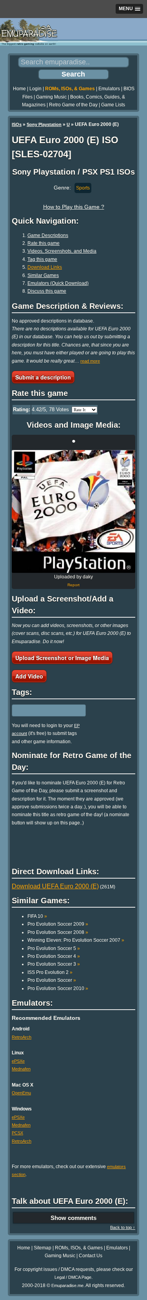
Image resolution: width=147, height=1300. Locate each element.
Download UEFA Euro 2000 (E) (55, 886)
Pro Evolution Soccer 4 (53, 956)
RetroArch (21, 1037)
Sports (83, 188)
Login (35, 88)
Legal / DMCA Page (72, 1277)
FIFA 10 (37, 916)
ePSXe (18, 1061)
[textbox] (46, 710)
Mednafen (21, 1069)
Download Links (44, 267)
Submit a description (43, 377)
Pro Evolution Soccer (51, 980)
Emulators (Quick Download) (58, 283)
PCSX (17, 1132)
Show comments (73, 1217)
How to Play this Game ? (73, 207)
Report (73, 585)
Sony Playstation (44, 124)
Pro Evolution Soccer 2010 (57, 988)
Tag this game (42, 259)
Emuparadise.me (67, 1285)
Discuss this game (46, 291)
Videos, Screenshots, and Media (61, 251)
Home (19, 88)
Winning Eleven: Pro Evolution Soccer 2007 (75, 940)
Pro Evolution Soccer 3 (53, 964)
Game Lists (113, 105)
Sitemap (42, 1248)
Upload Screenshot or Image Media (62, 658)
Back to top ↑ (122, 1227)
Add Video (29, 676)
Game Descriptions (47, 235)
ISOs (17, 124)
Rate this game (43, 243)
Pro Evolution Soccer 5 (53, 948)
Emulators (109, 88)
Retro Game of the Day (73, 105)
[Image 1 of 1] (73, 511)
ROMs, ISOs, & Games (70, 88)
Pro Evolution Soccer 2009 (57, 924)
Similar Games (43, 275)
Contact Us (90, 1255)
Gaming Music (51, 97)
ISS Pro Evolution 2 (50, 972)
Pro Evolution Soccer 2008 (57, 932)
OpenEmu (21, 1092)
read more (90, 361)
